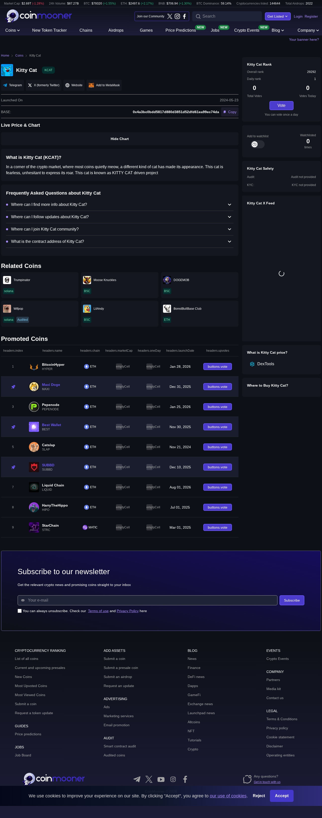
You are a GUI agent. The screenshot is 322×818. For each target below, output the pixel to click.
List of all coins (26, 659)
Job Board (23, 755)
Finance (194, 668)
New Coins (23, 677)
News (192, 659)
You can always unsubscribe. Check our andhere (85, 611)
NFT (191, 731)
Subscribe (292, 600)
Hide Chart (120, 139)
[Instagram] (177, 16)
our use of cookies (228, 795)
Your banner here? (304, 39)
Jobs (215, 29)
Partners (273, 680)
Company (306, 30)
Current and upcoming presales (40, 668)
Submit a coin (25, 704)
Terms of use (98, 611)
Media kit (273, 689)
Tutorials (194, 740)
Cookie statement (280, 737)
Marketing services (119, 716)
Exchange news (200, 704)
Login (298, 16)
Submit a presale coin (121, 668)
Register (311, 16)
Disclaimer (274, 746)
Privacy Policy (128, 611)
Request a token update (34, 713)
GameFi (194, 695)
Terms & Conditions (281, 719)
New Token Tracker (49, 30)
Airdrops (116, 30)
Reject (259, 796)
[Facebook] (184, 16)
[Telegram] (136, 779)
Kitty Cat (35, 55)
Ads (107, 707)
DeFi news (196, 677)
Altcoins (194, 722)
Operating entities (280, 755)
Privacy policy (277, 728)
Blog (276, 30)
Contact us (275, 698)
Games (146, 30)
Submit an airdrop (118, 677)
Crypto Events (246, 29)
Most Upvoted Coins (31, 686)
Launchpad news (201, 713)
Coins (10, 30)
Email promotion (117, 725)
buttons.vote (217, 367)
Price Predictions (181, 29)
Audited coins (114, 755)
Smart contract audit (120, 746)
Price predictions (28, 734)
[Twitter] (169, 16)
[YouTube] (161, 779)
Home (5, 55)
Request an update (119, 686)
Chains (85, 30)
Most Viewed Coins (30, 695)
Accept (282, 796)
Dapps (193, 686)
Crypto (193, 749)
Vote (281, 105)
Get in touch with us (267, 782)
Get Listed (275, 16)
